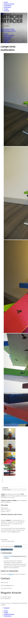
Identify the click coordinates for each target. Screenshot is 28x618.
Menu (2, 13)
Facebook (6, 10)
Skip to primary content (7, 29)
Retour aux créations (7, 549)
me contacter (18, 546)
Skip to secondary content (8, 31)
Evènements (7, 7)
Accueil (6, 2)
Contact (6, 9)
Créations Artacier (9, 4)
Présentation (7, 5)
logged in (11, 574)
